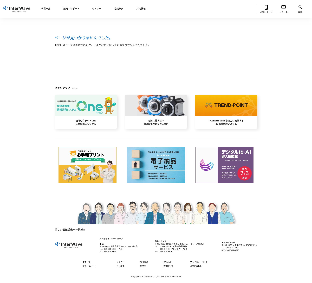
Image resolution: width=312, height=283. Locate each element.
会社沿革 (167, 261)
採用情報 (144, 261)
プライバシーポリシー (200, 261)
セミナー (120, 261)
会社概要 (120, 265)
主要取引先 (168, 265)
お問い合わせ (196, 265)
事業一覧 (86, 261)
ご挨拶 (143, 265)
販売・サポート (89, 265)
